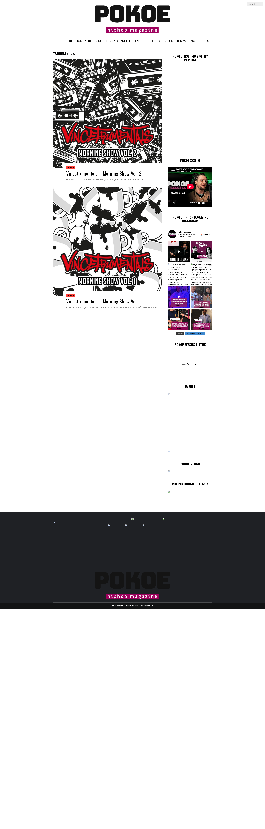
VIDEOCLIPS (89, 41)
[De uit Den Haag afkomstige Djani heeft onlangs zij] (179, 297)
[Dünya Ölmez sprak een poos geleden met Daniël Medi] (201, 251)
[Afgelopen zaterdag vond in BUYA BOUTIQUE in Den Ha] (201, 319)
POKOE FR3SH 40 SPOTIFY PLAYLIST (190, 58)
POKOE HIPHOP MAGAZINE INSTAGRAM (190, 219)
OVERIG (146, 41)
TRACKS (79, 41)
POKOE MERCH (169, 41)
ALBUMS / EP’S (101, 41)
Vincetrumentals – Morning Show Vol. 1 (103, 301)
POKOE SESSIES (126, 41)
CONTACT (192, 41)
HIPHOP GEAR (156, 41)
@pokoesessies (190, 364)
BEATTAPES (114, 41)
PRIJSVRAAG (181, 41)
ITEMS (137, 41)
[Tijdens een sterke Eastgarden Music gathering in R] (179, 319)
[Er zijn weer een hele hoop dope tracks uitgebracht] (201, 274)
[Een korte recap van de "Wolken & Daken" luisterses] (179, 274)
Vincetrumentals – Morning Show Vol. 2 (103, 173)
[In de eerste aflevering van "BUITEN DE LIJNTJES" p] (179, 251)
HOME (71, 41)
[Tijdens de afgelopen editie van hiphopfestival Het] (201, 297)
